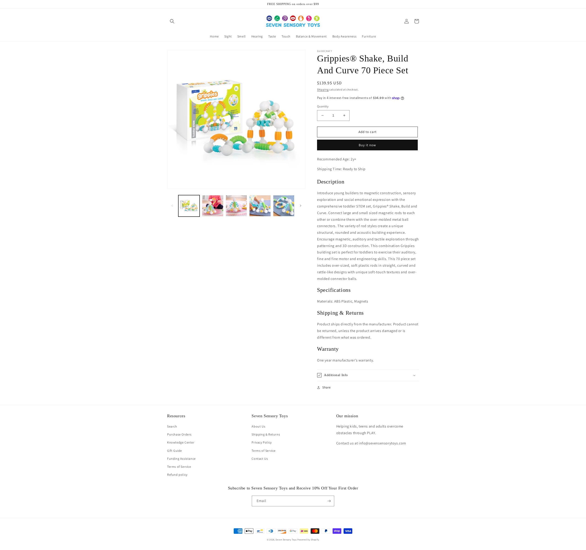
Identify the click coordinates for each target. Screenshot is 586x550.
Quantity (322, 106)
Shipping (323, 89)
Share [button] (326, 387)
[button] (172, 21)
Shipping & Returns (266, 434)
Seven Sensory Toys (286, 539)
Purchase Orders (179, 434)
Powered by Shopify (308, 539)
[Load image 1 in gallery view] (189, 205)
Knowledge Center (181, 442)
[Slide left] (172, 206)
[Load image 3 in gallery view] (236, 205)
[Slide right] (301, 206)
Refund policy (177, 475)
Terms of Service (179, 467)
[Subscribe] (329, 501)
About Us (258, 426)
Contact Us (260, 459)
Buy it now (367, 145)
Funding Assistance (181, 459)
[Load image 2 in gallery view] (212, 205)
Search (172, 426)
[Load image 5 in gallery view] (283, 205)
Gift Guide (174, 451)
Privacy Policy (261, 442)
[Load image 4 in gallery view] (260, 205)
